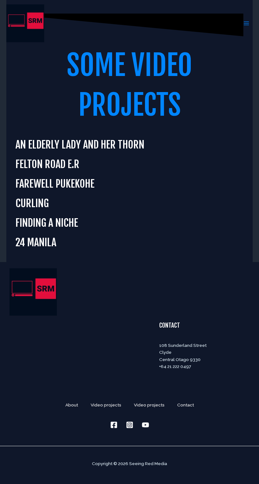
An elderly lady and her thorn (79, 144)
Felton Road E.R (47, 164)
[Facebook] (113, 425)
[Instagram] (129, 425)
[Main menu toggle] (246, 23)
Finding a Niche (46, 222)
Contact (169, 325)
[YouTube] (145, 425)
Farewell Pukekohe (54, 183)
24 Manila (35, 242)
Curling (32, 203)
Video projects (106, 404)
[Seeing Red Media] (25, 23)
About (71, 404)
